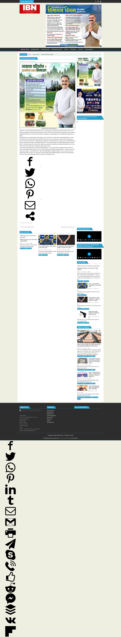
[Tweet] (30, 177)
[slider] (90, 240)
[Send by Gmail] (10, 527)
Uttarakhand (66, 255)
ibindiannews (33, 61)
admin (28, 243)
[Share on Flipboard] (10, 636)
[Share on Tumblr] (10, 505)
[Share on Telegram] (10, 548)
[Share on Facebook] (30, 166)
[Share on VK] (10, 625)
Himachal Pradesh (88, 356)
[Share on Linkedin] (10, 494)
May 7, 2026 (23, 243)
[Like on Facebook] (10, 581)
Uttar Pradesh (29, 222)
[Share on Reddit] (10, 592)
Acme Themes (74, 438)
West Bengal (29, 248)
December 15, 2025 (93, 390)
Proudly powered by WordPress (51, 438)
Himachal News (80, 356)
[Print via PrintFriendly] (10, 538)
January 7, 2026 (81, 365)
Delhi (40, 255)
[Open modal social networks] (30, 221)
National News (23, 222)
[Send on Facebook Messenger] (10, 603)
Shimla (93, 356)
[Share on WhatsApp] (30, 188)
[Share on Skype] (10, 559)
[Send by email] (30, 210)
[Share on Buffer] (10, 614)
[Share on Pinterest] (30, 199)
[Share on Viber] (10, 570)
